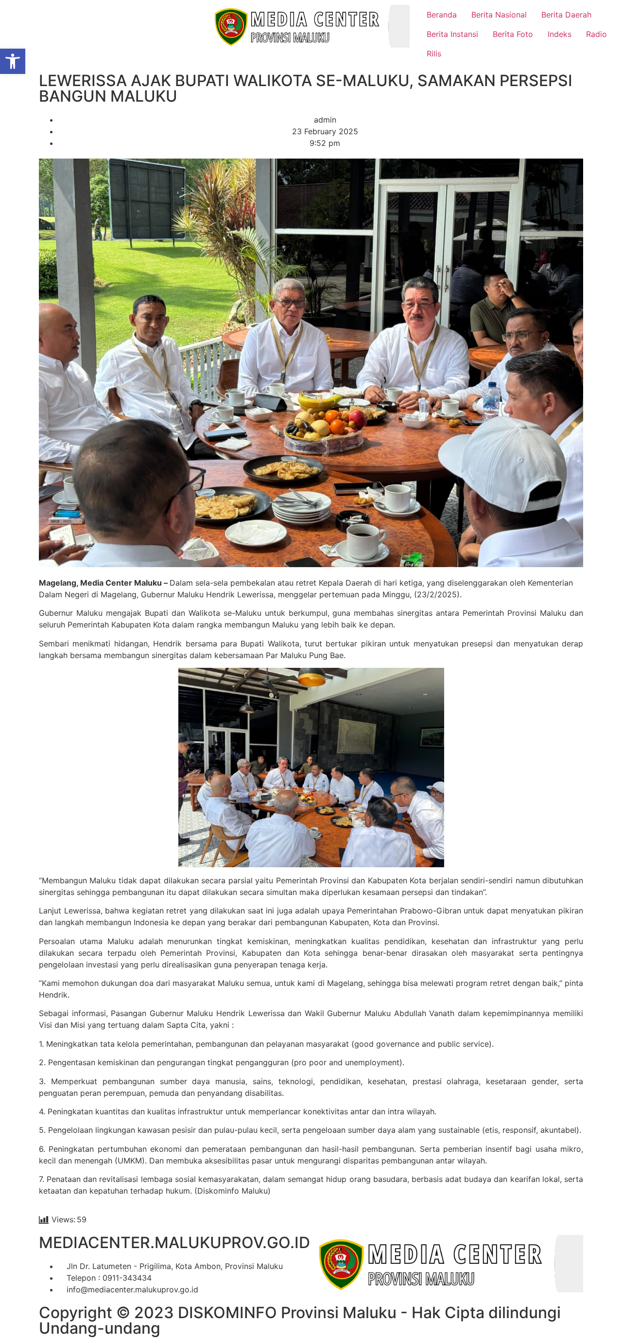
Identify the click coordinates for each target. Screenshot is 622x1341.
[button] (12, 61)
